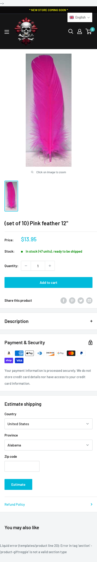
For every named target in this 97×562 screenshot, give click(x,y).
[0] (89, 31)
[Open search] (70, 31)
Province (11, 435)
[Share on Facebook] (63, 300)
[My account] (79, 31)
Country (10, 414)
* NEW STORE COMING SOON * (48, 10)
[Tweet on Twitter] (81, 300)
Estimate (18, 484)
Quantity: (11, 266)
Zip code (11, 456)
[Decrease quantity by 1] (26, 265)
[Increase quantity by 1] (50, 265)
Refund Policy (15, 504)
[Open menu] (7, 32)
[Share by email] (89, 300)
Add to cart (48, 282)
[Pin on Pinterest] (72, 300)
